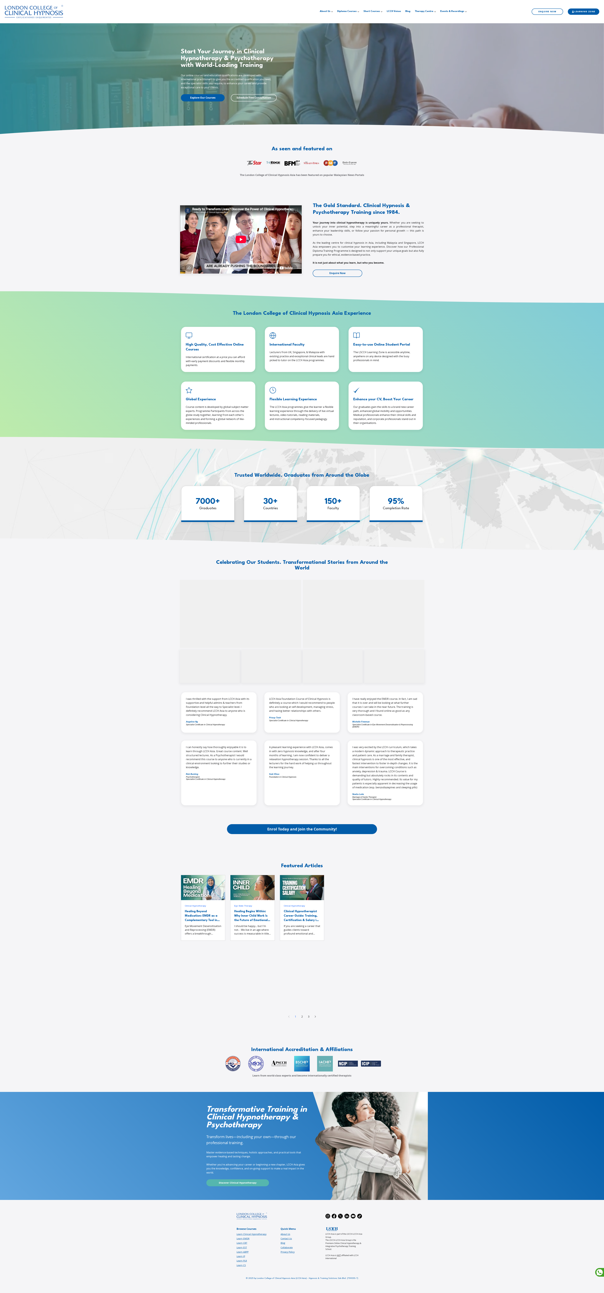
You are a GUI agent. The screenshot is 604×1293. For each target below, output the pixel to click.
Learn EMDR (243, 1238)
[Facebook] (334, 1216)
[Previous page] (289, 1016)
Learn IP (241, 1256)
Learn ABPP (243, 1251)
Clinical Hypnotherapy (195, 905)
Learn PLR (242, 1260)
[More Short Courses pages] (381, 11)
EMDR (336, 905)
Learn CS (241, 1265)
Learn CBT (242, 1242)
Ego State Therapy (243, 905)
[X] (340, 1216)
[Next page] (315, 1016)
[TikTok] (359, 1216)
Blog (283, 1242)
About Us (285, 1234)
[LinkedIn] (346, 1216)
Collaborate (287, 1247)
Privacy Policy (288, 1251)
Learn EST (242, 1247)
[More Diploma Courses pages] (358, 11)
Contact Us (286, 1238)
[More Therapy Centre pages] (435, 11)
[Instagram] (327, 1216)
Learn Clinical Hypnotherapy (251, 1234)
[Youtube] (353, 1216)
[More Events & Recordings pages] (466, 11)
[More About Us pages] (332, 11)
